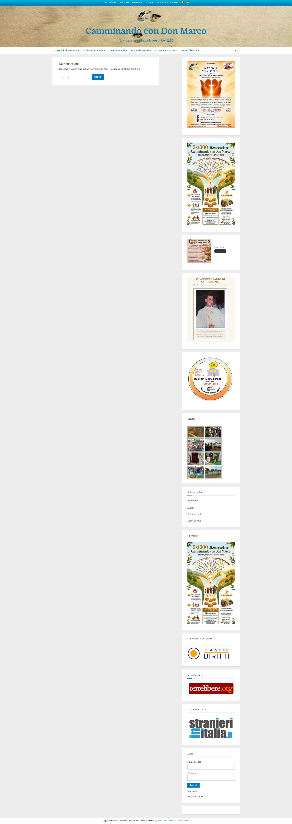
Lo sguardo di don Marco (66, 50)
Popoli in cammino (118, 50)
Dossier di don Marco (191, 50)
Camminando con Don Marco (146, 31)
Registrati (192, 791)
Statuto (149, 3)
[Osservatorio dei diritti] (211, 660)
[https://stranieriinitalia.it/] (211, 738)
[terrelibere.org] (211, 694)
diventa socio (218, 247)
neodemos (192, 501)
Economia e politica (141, 50)
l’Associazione (109, 3)
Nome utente (194, 762)
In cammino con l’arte (166, 50)
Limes (190, 507)
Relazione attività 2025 (167, 3)
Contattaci (124, 3)
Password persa (195, 796)
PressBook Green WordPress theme (173, 821)
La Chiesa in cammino (94, 50)
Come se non (194, 521)
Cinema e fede (194, 514)
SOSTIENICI (137, 3)
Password (192, 773)
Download (220, 251)
